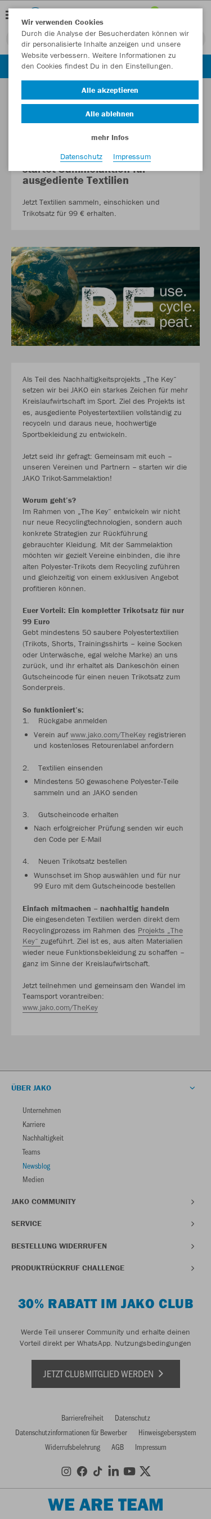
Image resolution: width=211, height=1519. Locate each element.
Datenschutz (81, 156)
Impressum (132, 156)
